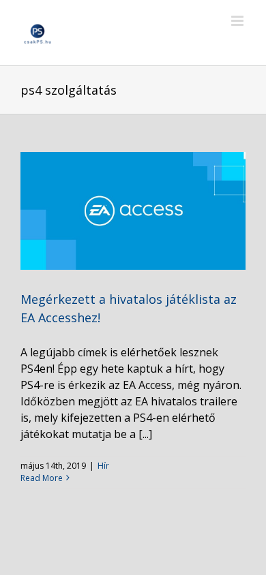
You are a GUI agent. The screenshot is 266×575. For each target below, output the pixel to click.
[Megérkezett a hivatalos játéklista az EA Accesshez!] (133, 211)
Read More (41, 478)
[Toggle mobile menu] (238, 21)
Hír (103, 465)
